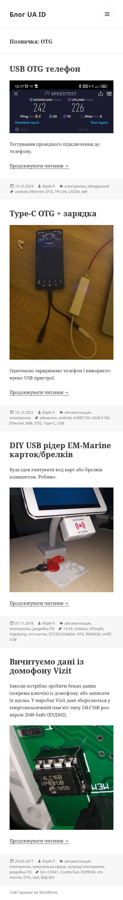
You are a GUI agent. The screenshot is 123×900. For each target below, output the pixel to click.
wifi (84, 191)
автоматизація (77, 412)
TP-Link (61, 191)
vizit (36, 877)
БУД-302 (48, 877)
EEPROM (88, 871)
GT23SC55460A (62, 634)
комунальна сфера (49, 866)
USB (60, 423)
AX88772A (81, 417)
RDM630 (93, 634)
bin (42, 871)
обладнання (98, 186)
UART (106, 634)
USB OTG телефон (45, 68)
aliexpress (48, 417)
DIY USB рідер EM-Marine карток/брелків (60, 450)
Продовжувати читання (39, 166)
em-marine (37, 634)
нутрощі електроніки (85, 866)
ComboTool (69, 871)
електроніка (75, 186)
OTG (49, 191)
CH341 (53, 871)
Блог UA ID (28, 14)
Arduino (80, 628)
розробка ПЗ (43, 628)
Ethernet (37, 191)
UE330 (74, 191)
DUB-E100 (101, 417)
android (21, 191)
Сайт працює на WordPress (33, 892)
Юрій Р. (49, 186)
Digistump (18, 634)
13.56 (68, 628)
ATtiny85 (96, 628)
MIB (29, 423)
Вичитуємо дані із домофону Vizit (47, 666)
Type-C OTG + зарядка (53, 213)
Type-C (49, 423)
